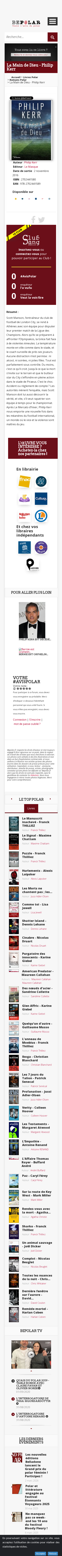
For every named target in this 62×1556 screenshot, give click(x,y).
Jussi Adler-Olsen (40, 896)
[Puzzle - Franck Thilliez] (14, 859)
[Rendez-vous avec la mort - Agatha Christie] (14, 1214)
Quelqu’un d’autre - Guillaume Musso (37, 1025)
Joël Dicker (36, 1250)
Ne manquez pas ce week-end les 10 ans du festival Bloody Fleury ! (36, 1521)
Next (31, 1429)
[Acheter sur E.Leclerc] (49, 198)
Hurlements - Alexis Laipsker (37, 872)
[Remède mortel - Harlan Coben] (14, 1314)
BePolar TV (31, 1331)
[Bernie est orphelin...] (32, 650)
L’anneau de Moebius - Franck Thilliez (35, 1042)
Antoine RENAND (40, 1149)
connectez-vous (27, 254)
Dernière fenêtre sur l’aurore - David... (35, 1294)
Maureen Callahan (41, 979)
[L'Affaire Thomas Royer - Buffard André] (14, 1158)
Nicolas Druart (38, 945)
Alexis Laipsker (38, 878)
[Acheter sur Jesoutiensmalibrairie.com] (24, 547)
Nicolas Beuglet (39, 1266)
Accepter (40, 1553)
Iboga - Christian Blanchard (35, 1058)
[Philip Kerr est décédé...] (32, 620)
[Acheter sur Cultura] (36, 198)
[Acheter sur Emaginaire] (29, 198)
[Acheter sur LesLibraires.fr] (22, 198)
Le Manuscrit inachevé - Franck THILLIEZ (35, 822)
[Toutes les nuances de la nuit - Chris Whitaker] (14, 1280)
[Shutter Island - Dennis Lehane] (14, 926)
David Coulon (38, 1302)
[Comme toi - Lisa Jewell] (14, 910)
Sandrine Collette (40, 996)
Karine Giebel (38, 965)
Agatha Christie (39, 1216)
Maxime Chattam (40, 843)
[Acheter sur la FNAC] (16, 198)
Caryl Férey (36, 1180)
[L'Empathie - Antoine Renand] (14, 1147)
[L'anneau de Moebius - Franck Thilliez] (14, 1045)
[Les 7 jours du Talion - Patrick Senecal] (14, 1079)
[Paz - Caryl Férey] (14, 1181)
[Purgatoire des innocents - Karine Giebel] (14, 959)
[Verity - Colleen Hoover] (14, 1113)
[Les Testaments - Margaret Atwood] (14, 1129)
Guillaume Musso (40, 1031)
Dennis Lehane (39, 928)
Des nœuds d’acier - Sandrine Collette (37, 990)
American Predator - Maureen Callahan (38, 973)
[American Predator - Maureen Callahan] (14, 970)
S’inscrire (35, 719)
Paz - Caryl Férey (35, 1176)
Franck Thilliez (38, 830)
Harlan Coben (38, 1316)
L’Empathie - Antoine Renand (34, 1143)
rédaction (34, 775)
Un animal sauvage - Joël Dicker (37, 1244)
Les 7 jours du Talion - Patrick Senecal (34, 1078)
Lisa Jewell (36, 912)
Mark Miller (36, 1199)
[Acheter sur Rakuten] (42, 198)
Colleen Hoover (39, 1115)
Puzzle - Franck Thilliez (33, 855)
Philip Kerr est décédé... (35, 639)
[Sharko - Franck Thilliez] (14, 1231)
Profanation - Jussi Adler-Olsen (36, 1093)
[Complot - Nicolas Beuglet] (14, 1264)
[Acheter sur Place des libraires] (33, 564)
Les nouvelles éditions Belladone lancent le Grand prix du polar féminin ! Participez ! (36, 1465)
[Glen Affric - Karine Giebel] (14, 1012)
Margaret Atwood (40, 1132)
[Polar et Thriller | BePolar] (26, 23)
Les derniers (31, 1440)
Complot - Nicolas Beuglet (36, 1260)
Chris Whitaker (38, 1283)
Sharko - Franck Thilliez (34, 1228)
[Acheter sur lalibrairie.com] (41, 547)
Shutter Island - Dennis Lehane (34, 922)
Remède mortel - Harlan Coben (35, 1310)
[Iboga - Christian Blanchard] (14, 1062)
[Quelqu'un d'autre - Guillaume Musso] (14, 1028)
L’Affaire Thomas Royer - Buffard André (35, 1162)
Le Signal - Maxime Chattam (36, 837)
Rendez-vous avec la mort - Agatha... (36, 1210)
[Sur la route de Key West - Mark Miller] (14, 1197)
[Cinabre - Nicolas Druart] (14, 943)
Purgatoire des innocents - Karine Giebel (36, 957)
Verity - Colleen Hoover (34, 1109)
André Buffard (37, 1170)
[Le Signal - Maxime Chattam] (14, 841)
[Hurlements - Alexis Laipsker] (14, 876)
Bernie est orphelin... (33, 654)
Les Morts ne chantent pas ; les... (37, 890)
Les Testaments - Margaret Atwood (36, 1125)
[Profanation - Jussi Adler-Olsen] (14, 1096)
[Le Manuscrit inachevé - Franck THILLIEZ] (14, 823)
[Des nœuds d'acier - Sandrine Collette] (14, 994)
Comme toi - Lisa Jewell (35, 906)
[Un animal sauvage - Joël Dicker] (14, 1247)
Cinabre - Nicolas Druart (35, 939)
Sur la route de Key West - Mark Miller (36, 1193)
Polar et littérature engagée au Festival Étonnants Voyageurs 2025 (37, 1495)
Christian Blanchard (41, 1064)
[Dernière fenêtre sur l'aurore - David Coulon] (14, 1297)
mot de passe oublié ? (27, 724)
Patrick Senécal (39, 1086)
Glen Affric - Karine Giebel (37, 1007)
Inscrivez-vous (29, 250)
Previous (31, 1371)
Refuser (53, 1553)
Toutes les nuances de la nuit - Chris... (37, 1277)
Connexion (19, 719)
